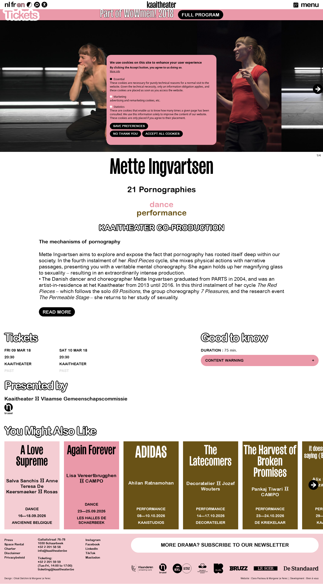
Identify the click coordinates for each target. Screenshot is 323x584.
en (21, 4)
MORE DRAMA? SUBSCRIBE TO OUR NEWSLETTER (225, 545)
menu (310, 4)
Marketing (120, 97)
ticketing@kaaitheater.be (56, 569)
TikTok (90, 553)
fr (13, 4)
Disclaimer (12, 553)
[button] (317, 88)
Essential (119, 79)
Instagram (92, 540)
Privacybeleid (14, 557)
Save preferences (129, 126)
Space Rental (14, 544)
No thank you (125, 134)
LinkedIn (91, 549)
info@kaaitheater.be (52, 551)
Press (8, 540)
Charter (10, 549)
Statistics (119, 107)
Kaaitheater (17, 364)
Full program (201, 15)
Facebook (92, 544)
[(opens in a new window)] (8, 408)
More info (115, 71)
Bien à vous (312, 578)
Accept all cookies (162, 134)
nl (7, 4)
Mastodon (92, 557)
